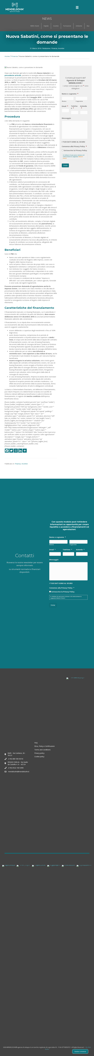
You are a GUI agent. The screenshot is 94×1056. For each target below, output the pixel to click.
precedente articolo (13, 75)
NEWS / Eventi (34, 26)
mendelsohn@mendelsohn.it (18, 771)
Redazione (46, 48)
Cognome (79, 101)
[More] (25, 451)
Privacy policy (39, 753)
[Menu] (77, 7)
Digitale (46, 26)
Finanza (54, 48)
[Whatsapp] (16, 451)
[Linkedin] (20, 451)
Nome (64, 101)
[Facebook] (7, 451)
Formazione (67, 26)
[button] (65, 7)
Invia (65, 165)
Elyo (88, 26)
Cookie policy (39, 756)
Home (7, 56)
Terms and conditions (42, 750)
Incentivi (56, 26)
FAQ (36, 743)
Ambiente (79, 26)
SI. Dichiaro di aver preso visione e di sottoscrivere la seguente (73, 156)
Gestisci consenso (80, 1051)
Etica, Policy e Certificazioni (44, 746)
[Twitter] (11, 451)
